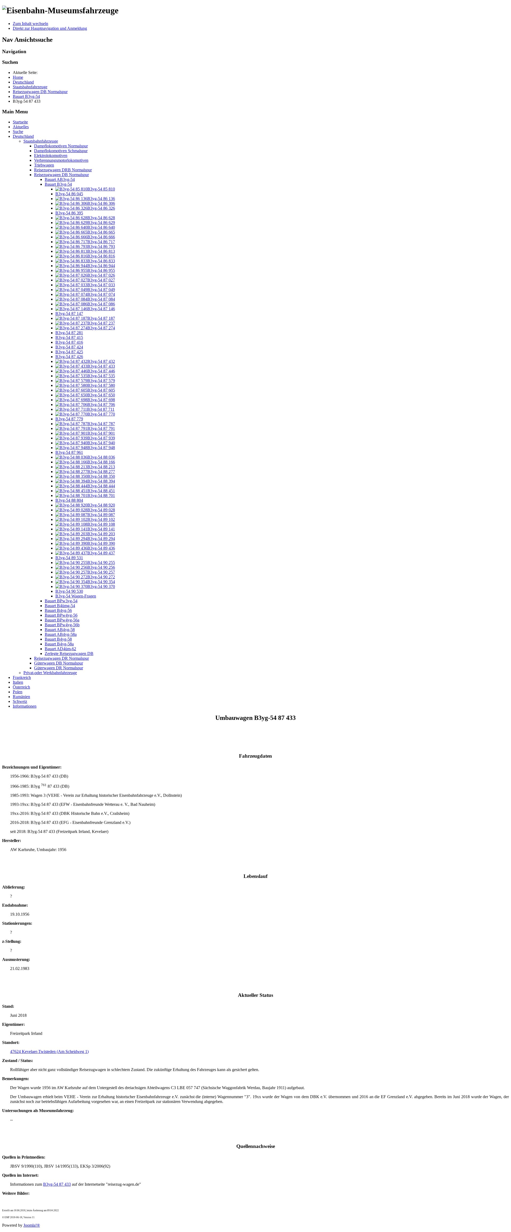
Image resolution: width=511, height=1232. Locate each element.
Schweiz (20, 701)
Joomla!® (31, 1225)
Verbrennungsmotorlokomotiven (61, 160)
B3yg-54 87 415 (69, 337)
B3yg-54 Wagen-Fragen (75, 596)
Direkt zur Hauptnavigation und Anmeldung (50, 28)
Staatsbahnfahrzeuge (40, 141)
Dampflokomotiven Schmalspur (61, 150)
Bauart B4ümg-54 (60, 605)
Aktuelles (21, 127)
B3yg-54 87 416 (69, 342)
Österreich (21, 687)
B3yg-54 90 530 (69, 591)
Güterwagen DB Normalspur (58, 663)
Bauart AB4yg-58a (61, 634)
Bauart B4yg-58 (58, 639)
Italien (18, 682)
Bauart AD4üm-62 (60, 648)
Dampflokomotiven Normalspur (61, 146)
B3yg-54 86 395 (69, 213)
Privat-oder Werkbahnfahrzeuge (50, 672)
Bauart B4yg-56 (58, 610)
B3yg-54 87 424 (69, 347)
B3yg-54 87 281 (69, 332)
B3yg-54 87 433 (57, 1184)
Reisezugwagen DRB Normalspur (63, 170)
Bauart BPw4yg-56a (62, 620)
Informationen (24, 706)
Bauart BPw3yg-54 (61, 601)
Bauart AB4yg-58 (60, 629)
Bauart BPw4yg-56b (62, 625)
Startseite (20, 122)
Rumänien (21, 696)
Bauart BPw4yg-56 (61, 615)
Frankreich (22, 677)
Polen (17, 692)
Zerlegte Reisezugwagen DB (69, 653)
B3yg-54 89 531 (69, 557)
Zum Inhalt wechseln (30, 23)
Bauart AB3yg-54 (60, 179)
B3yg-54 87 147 (69, 313)
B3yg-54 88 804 (69, 500)
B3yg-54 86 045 (69, 194)
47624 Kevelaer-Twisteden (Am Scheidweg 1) (49, 1051)
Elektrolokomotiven (50, 155)
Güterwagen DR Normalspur (58, 668)
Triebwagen (44, 165)
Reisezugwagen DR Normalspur (61, 658)
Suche (18, 131)
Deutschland (23, 136)
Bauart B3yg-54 (58, 184)
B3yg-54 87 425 (69, 352)
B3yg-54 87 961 (69, 452)
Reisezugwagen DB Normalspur (61, 174)
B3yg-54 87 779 (69, 419)
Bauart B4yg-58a (59, 644)
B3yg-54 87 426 (69, 356)
